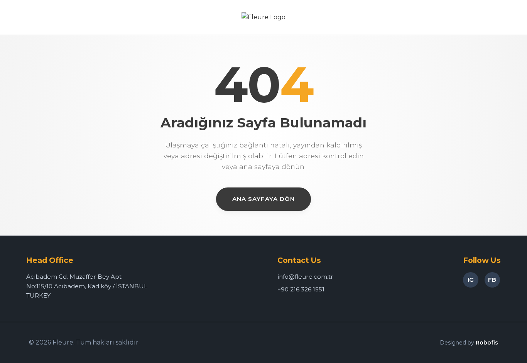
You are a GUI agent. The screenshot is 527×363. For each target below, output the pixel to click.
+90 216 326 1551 (300, 289)
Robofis (487, 342)
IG (471, 279)
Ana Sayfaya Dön (263, 198)
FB (492, 279)
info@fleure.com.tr (305, 276)
